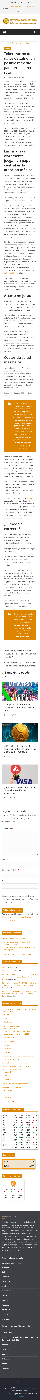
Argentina (5, 1267)
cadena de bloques (11, 273)
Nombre (6, 859)
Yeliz (22, 77)
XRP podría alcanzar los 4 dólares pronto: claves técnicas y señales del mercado (20, 749)
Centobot (7, 1098)
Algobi (4, 967)
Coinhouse (8, 1022)
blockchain (23, 614)
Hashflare (7, 1079)
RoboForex (8, 1090)
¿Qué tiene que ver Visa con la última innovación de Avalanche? (19, 790)
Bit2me (4, 1363)
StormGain (8, 1018)
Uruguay (5, 1314)
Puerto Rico (6, 1310)
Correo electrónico (10, 870)
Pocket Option (9, 1038)
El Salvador (6, 1286)
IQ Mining (7, 1076)
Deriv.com (7, 1045)
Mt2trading (8, 1094)
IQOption (7, 1049)
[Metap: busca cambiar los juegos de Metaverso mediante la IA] (20, 683)
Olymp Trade (9, 1041)
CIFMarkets (6, 971)
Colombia (5, 1277)
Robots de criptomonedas (11, 1087)
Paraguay (5, 1305)
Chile (4, 1272)
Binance (7, 1014)
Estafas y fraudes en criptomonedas (15, 1084)
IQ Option (5, 1359)
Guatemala (6, 1291)
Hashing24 (8, 1072)
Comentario (7, 828)
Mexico (4, 1296)
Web (4, 881)
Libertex (7, 1052)
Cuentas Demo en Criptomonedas (14, 1063)
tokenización (31, 498)
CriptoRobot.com (10, 1101)
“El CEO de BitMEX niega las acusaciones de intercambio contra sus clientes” (19, 664)
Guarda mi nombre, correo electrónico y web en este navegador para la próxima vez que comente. (20, 899)
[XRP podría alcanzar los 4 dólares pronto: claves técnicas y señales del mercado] (20, 724)
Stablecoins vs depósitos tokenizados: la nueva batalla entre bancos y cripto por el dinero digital (19, 993)
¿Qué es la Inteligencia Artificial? (14, 938)
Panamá (5, 1300)
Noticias (7, 48)
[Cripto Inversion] (4, 32)
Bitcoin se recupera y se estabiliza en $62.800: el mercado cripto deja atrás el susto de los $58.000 (20, 976)
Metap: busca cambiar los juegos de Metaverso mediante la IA (20, 707)
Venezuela (6, 1319)
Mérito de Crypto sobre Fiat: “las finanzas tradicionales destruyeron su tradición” (20, 653)
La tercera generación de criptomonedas (17, 954)
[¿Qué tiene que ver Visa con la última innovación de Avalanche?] (20, 766)
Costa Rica (6, 1281)
